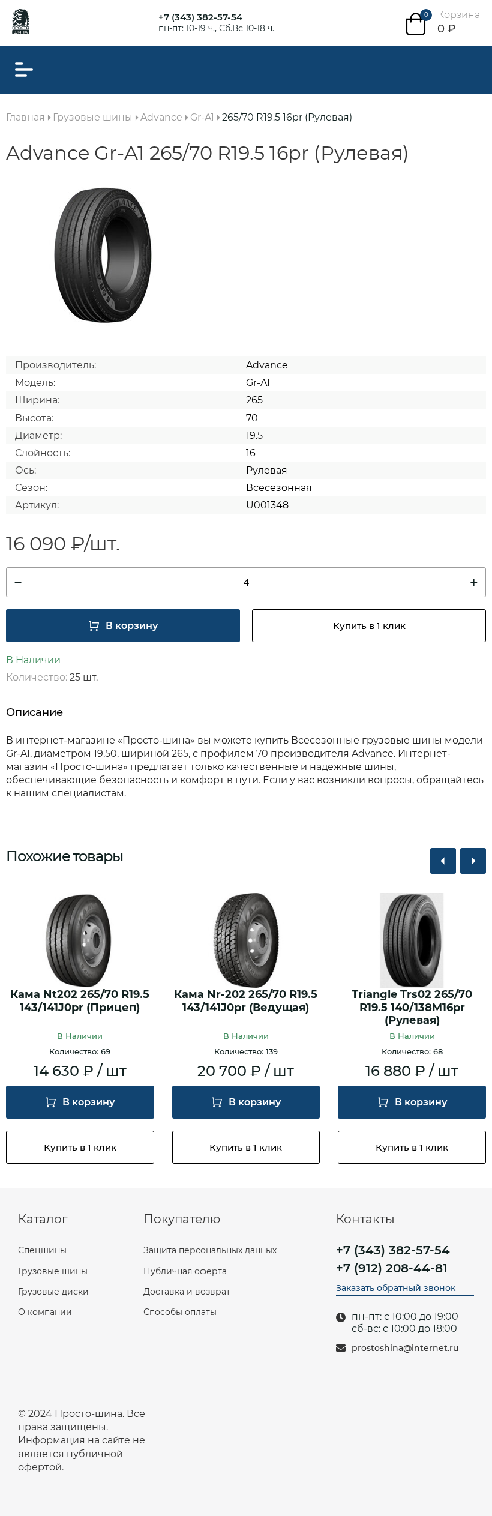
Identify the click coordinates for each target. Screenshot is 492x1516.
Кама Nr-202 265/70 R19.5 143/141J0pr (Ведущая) (245, 1001)
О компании (45, 1312)
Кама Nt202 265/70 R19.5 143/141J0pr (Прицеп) (79, 1001)
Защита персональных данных (210, 1250)
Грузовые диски (53, 1291)
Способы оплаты (180, 1312)
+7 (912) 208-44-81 (392, 1268)
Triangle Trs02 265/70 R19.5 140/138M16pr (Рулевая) (412, 1007)
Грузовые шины (53, 1271)
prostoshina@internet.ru (405, 1348)
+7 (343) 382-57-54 (200, 17)
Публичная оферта (185, 1271)
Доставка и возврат (186, 1291)
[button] (443, 861)
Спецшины (42, 1250)
